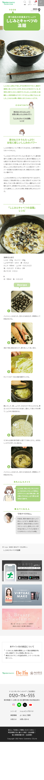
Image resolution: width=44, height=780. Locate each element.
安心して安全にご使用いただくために (21, 730)
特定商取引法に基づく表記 (17, 732)
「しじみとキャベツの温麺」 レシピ (22, 119)
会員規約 (29, 735)
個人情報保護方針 (18, 735)
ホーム (4, 547)
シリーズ (13, 711)
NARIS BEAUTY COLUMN (17, 547)
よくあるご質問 (25, 715)
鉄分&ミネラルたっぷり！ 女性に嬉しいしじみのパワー (22, 113)
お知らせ (13, 719)
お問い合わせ (24, 719)
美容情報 (13, 715)
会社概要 (31, 732)
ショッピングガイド (27, 711)
